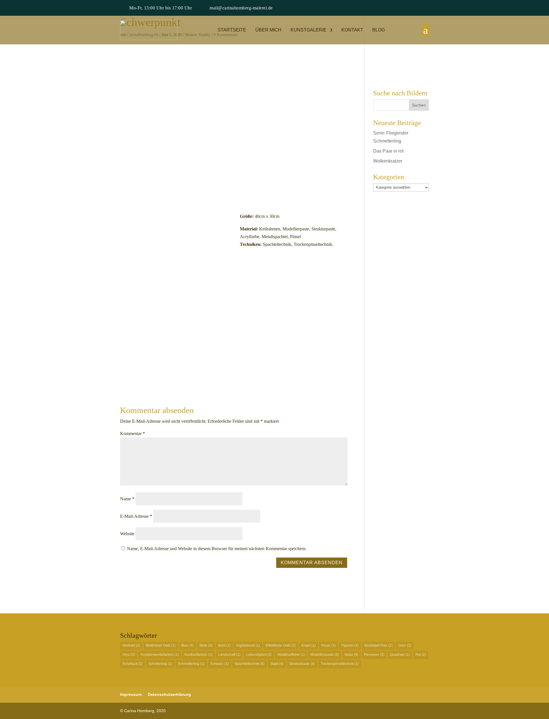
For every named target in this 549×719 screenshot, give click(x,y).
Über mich (268, 30)
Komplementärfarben (160, 655)
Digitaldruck (248, 645)
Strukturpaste (302, 664)
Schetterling (160, 664)
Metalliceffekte (291, 655)
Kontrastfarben (198, 655)
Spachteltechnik (249, 664)
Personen (374, 655)
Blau (187, 645)
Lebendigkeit (259, 655)
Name (127, 498)
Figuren (350, 645)
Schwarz (219, 664)
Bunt (224, 645)
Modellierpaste (325, 655)
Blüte (205, 645)
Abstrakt (131, 645)
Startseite (232, 30)
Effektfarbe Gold (281, 645)
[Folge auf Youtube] (424, 8)
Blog (378, 30)
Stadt (276, 664)
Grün (404, 645)
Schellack (132, 664)
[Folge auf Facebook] (401, 8)
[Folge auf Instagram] (412, 8)
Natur (351, 655)
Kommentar (132, 433)
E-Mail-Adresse (136, 516)
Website (127, 533)
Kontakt (352, 30)
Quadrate (400, 655)
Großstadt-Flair (378, 645)
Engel (308, 645)
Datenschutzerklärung (169, 694)
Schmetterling (191, 664)
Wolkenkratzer (387, 161)
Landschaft (229, 655)
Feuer (328, 645)
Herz (128, 655)
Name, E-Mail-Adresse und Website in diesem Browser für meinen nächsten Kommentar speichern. (217, 548)
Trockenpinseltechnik (340, 664)
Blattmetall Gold (161, 645)
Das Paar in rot (388, 151)
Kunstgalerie (309, 30)
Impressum (131, 694)
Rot (420, 655)
